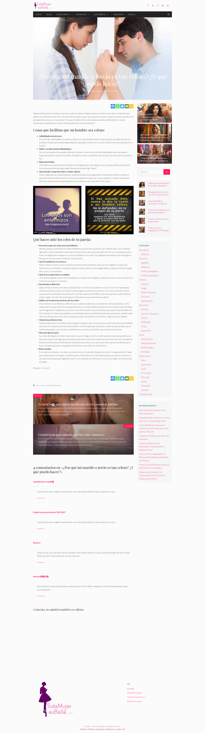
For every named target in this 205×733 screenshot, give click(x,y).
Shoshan (83, 729)
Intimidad (145, 352)
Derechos (143, 258)
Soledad (144, 390)
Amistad (144, 309)
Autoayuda (143, 250)
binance (36, 542)
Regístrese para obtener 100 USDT (49, 512)
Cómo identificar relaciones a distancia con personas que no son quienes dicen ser (158, 205)
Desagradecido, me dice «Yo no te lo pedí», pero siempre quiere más (158, 194)
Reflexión (145, 254)
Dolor (143, 369)
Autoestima (146, 364)
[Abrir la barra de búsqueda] (168, 14)
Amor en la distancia (149, 313)
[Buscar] (166, 172)
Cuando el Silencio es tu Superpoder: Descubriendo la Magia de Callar (158, 223)
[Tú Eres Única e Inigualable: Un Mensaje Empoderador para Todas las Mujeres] (142, 231)
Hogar (144, 288)
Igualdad (144, 262)
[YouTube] (168, 6)
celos (38, 385)
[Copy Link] (131, 106)
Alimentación (147, 339)
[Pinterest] (163, 6)
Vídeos (131, 14)
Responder (41, 498)
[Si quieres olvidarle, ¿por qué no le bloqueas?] (142, 213)
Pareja (115, 91)
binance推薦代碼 (41, 576)
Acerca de (81, 14)
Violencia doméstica (150, 275)
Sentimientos (145, 356)
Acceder (130, 688)
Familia (144, 318)
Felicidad (145, 377)
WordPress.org (134, 701)
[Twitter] (153, 6)
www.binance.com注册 (43, 481)
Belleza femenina (148, 343)
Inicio (38, 14)
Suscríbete (99, 14)
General (142, 279)
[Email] (127, 106)
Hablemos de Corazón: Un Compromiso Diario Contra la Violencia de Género (152, 475)
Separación (146, 330)
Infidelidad (145, 322)
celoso (42, 385)
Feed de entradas (134, 693)
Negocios (145, 267)
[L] (124, 729)
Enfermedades (147, 347)
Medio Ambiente (148, 292)
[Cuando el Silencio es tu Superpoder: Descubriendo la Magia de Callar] (142, 222)
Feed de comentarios (136, 697)
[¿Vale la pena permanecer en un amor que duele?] (154, 121)
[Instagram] (158, 6)
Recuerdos (145, 385)
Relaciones (144, 305)
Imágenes (118, 14)
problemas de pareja (53, 385)
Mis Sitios (145, 296)
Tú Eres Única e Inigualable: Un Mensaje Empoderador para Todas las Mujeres (158, 232)
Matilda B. (45, 368)
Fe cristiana (146, 373)
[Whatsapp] (117, 106)
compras (145, 284)
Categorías (62, 14)
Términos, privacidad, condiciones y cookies (105, 729)
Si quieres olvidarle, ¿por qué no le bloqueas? (158, 211)
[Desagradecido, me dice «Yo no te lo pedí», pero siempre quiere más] (154, 141)
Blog (49, 14)
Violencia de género (149, 271)
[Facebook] (148, 6)
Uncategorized (145, 394)
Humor (144, 381)
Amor (143, 360)
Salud (141, 335)
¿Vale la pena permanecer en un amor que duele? (159, 184)
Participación (147, 301)
